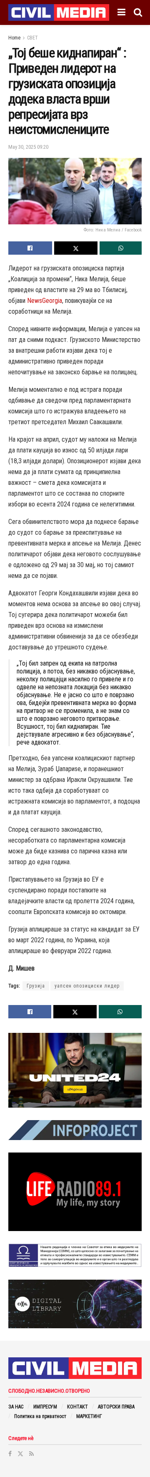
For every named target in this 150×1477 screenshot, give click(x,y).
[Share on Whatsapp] (121, 248)
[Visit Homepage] (58, 12)
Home (14, 38)
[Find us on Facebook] (10, 1453)
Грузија (36, 986)
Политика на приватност (40, 1416)
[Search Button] (138, 12)
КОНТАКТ (77, 1407)
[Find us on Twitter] (20, 1453)
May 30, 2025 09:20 (28, 147)
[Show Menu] (121, 12)
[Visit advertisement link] (75, 1070)
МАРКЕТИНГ (89, 1416)
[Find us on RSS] (31, 1453)
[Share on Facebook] (30, 248)
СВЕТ (32, 38)
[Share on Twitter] (76, 248)
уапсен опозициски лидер (87, 986)
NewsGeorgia (44, 301)
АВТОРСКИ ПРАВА (116, 1407)
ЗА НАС (15, 1407)
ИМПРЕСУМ (45, 1407)
